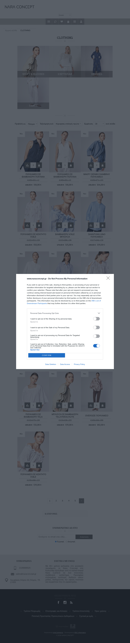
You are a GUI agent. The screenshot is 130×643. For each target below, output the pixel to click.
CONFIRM (46, 355)
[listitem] (65, 313)
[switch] (96, 318)
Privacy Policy (79, 364)
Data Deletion (50, 364)
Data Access (65, 364)
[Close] (109, 278)
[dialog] (65, 321)
